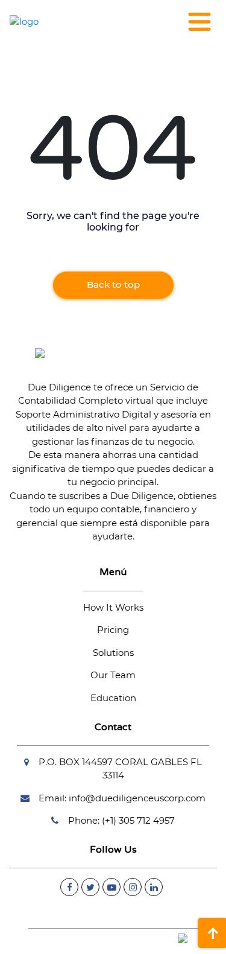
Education (113, 698)
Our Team (113, 675)
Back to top (113, 284)
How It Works (113, 607)
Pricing (113, 629)
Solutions (113, 652)
